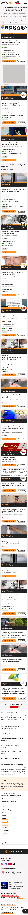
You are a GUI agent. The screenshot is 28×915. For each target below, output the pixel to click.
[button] (25, 911)
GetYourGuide (10, 169)
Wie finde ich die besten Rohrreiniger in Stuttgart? (14, 739)
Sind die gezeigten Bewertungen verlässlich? (14, 746)
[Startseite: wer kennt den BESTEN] (6, 2)
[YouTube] (10, 864)
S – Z (13, 846)
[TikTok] (14, 864)
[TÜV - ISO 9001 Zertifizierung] (4, 885)
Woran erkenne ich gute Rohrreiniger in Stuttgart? (14, 752)
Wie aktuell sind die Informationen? (14, 758)
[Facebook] (5, 864)
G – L (13, 840)
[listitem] (9, 801)
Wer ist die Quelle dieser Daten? (14, 734)
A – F (13, 799)
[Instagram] (2, 864)
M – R (13, 843)
